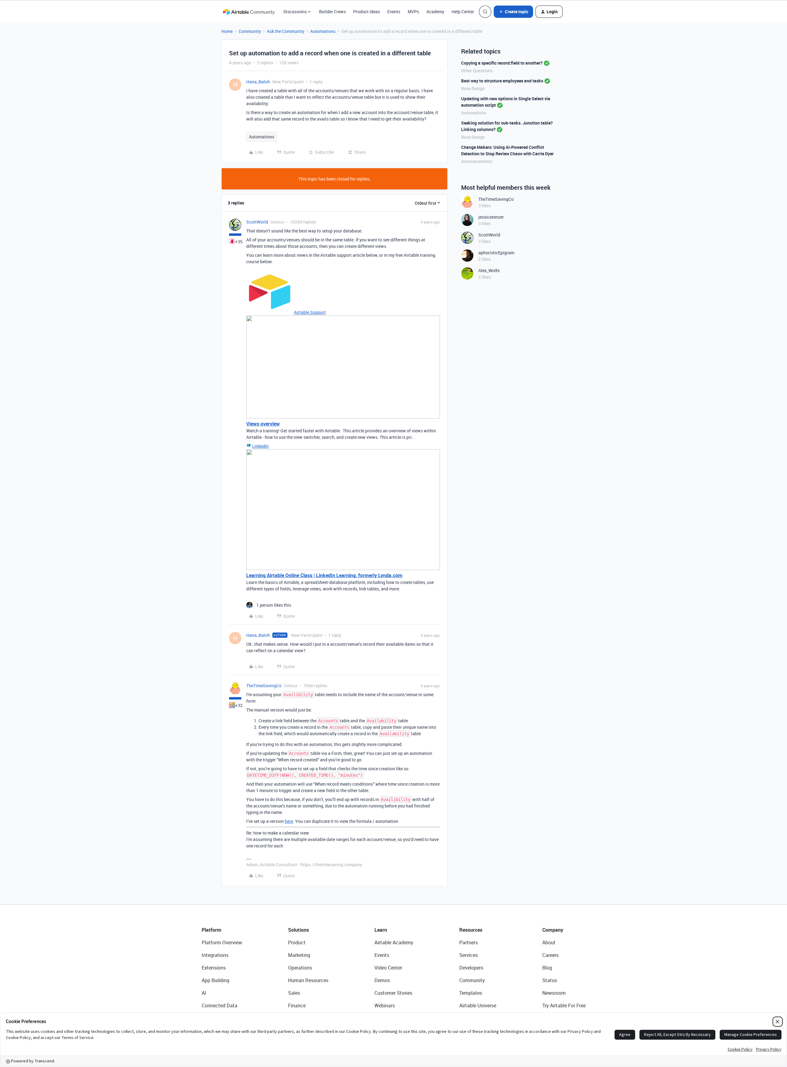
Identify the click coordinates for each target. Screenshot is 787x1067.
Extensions (214, 967)
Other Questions (476, 70)
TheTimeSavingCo (264, 685)
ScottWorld (257, 222)
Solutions (298, 929)
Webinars (384, 1005)
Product (297, 942)
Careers (550, 955)
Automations (322, 31)
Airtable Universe (477, 1005)
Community (250, 31)
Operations (300, 967)
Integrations (215, 955)
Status (549, 980)
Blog (547, 967)
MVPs (413, 11)
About (549, 942)
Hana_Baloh (258, 82)
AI (204, 993)
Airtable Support (310, 312)
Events (393, 11)
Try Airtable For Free (564, 1005)
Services (468, 955)
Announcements (476, 161)
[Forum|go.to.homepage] (248, 12)
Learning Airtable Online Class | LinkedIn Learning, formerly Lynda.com (324, 575)
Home (227, 31)
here (289, 821)
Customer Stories (393, 993)
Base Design (473, 88)
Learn (380, 929)
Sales (294, 993)
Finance (297, 1005)
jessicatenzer (491, 217)
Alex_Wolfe (489, 270)
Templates (470, 993)
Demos (382, 980)
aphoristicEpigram (496, 253)
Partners (468, 942)
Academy (435, 11)
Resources (470, 929)
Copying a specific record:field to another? (502, 63)
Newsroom (554, 993)
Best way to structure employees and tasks (502, 81)
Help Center (463, 11)
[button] (513, 12)
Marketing (299, 955)
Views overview (263, 423)
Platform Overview (222, 942)
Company (552, 929)
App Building (215, 980)
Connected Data (219, 1005)
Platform (211, 929)
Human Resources (308, 980)
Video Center (388, 967)
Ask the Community (285, 31)
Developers (471, 967)
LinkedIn (260, 446)
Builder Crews (332, 11)
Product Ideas (366, 11)
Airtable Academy (393, 942)
